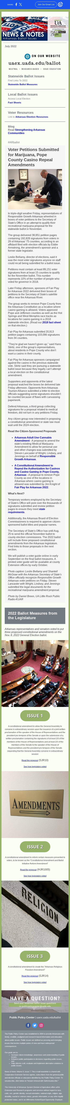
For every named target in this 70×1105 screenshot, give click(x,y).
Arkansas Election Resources (31, 116)
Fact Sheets (14, 102)
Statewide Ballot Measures (22, 84)
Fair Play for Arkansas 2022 (31, 487)
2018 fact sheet (51, 322)
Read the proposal (30, 760)
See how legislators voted (35, 766)
